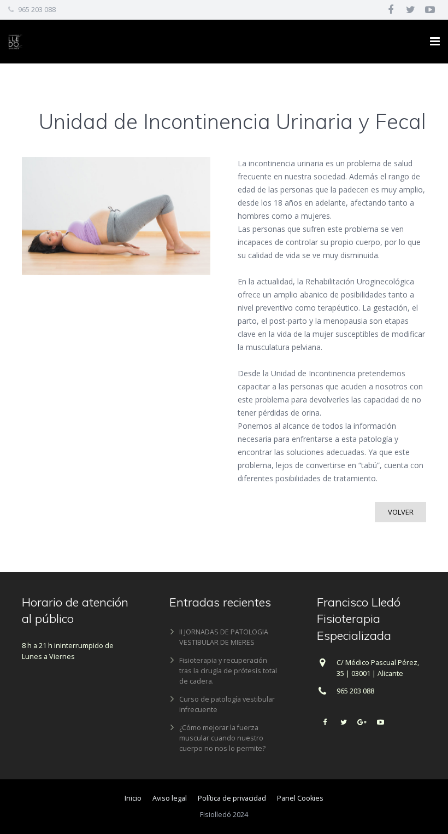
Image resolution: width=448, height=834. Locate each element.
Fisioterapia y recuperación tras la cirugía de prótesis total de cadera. (228, 671)
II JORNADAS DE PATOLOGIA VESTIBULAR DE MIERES (223, 637)
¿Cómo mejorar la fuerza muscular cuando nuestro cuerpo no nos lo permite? (222, 738)
